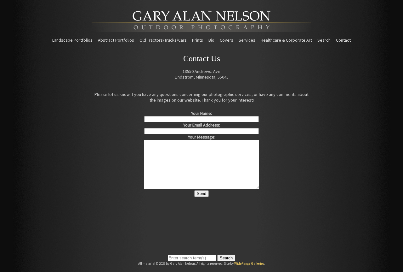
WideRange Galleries (249, 263)
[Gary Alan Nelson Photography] (201, 30)
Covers (226, 40)
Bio (211, 40)
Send (201, 193)
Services (247, 40)
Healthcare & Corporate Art (286, 40)
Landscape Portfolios (72, 40)
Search (324, 40)
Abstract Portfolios (116, 40)
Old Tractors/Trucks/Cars (163, 40)
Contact (343, 40)
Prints (197, 40)
